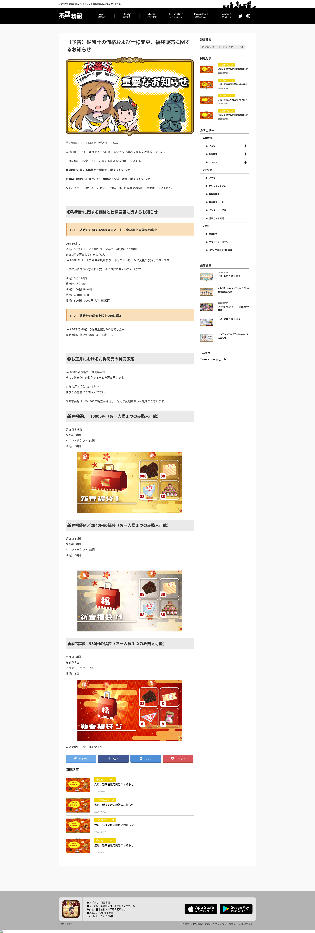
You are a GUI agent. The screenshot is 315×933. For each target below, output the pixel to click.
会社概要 (213, 234)
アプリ (212, 178)
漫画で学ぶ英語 (216, 218)
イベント (213, 146)
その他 (206, 226)
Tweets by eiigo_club (213, 359)
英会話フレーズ (216, 202)
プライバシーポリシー (219, 242)
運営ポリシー (248, 923)
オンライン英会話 (217, 186)
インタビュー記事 (217, 210)
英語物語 (207, 138)
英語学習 (207, 170)
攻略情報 (213, 154)
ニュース (213, 162)
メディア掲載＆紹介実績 (220, 250)
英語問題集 (214, 194)
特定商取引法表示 (202, 923)
